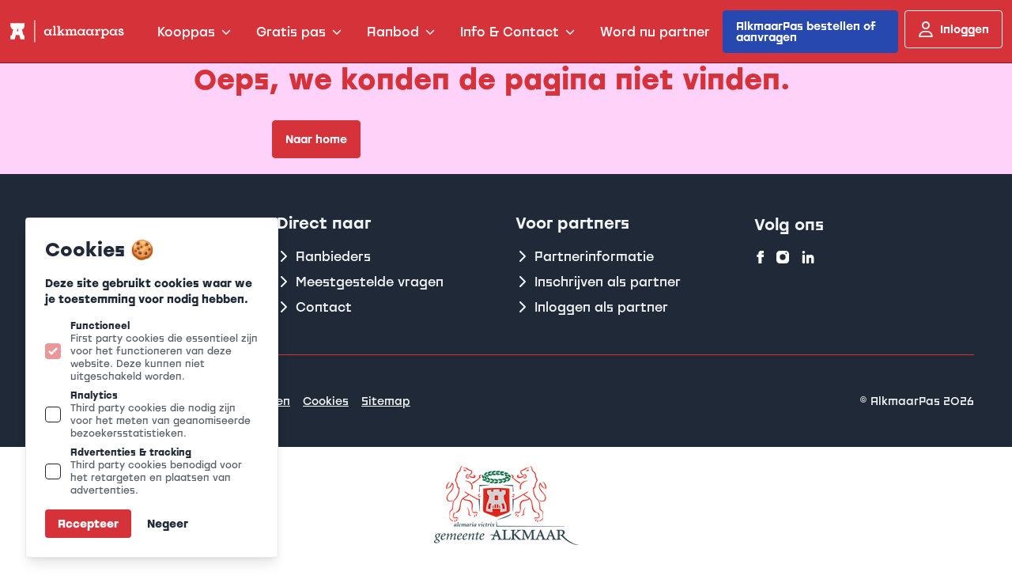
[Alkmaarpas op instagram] (782, 257)
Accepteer (88, 523)
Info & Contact (509, 32)
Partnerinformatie (594, 256)
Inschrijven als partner (607, 282)
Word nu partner (655, 32)
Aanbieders (333, 256)
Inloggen (964, 29)
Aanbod (393, 32)
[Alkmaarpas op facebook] (760, 257)
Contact (324, 307)
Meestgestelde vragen (370, 282)
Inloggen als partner (601, 307)
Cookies (326, 400)
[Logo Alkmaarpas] (66, 31)
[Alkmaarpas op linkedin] (808, 257)
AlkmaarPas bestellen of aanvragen (806, 31)
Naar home (316, 139)
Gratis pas (291, 32)
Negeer (167, 523)
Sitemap (385, 400)
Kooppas (186, 32)
